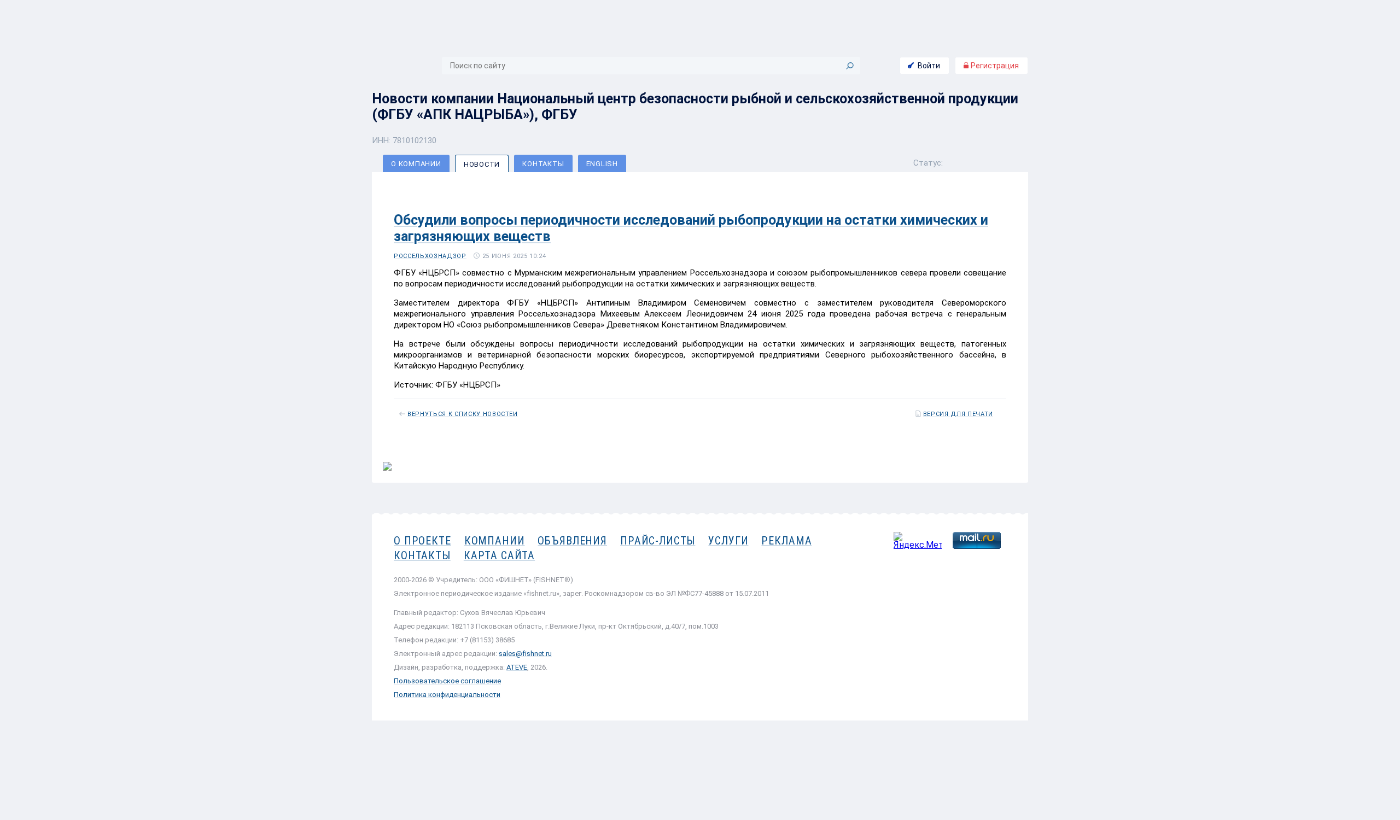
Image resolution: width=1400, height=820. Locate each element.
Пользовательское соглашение (447, 681)
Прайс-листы (657, 541)
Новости (482, 164)
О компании (416, 164)
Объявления (572, 541)
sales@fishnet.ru (525, 653)
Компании (494, 541)
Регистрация (994, 65)
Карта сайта (499, 555)
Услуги (728, 541)
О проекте (422, 541)
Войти (929, 65)
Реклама (786, 541)
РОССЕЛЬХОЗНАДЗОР (430, 256)
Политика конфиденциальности (447, 694)
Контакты (543, 164)
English (602, 164)
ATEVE (516, 667)
